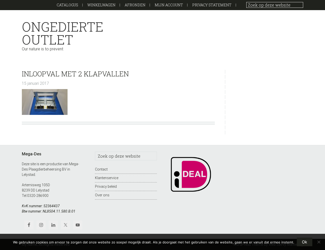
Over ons (102, 195)
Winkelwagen (101, 5)
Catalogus (67, 5)
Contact (101, 169)
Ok (304, 241)
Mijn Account (169, 5)
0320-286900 (37, 196)
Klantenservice (106, 178)
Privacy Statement (212, 5)
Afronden (135, 5)
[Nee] (318, 241)
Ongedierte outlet (62, 33)
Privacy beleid (106, 186)
